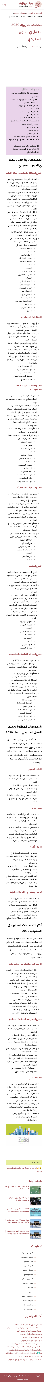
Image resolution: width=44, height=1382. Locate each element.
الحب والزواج (28, 1261)
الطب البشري (31, 127)
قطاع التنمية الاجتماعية (28, 111)
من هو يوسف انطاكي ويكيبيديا (31, 1337)
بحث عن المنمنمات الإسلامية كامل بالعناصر (26, 1343)
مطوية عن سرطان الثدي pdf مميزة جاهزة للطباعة (24, 1347)
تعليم (31, 1292)
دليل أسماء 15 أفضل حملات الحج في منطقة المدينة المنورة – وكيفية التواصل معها (17, 1234)
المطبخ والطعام (27, 1279)
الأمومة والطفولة (27, 1253)
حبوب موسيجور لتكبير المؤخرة (31, 1340)
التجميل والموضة (27, 1257)
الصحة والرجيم (28, 1270)
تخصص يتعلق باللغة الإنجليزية (25, 136)
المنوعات (30, 1287)
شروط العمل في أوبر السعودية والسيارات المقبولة (18, 1199)
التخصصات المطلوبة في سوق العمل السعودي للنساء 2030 (25, 122)
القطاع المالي (31, 152)
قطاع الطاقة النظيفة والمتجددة (24, 118)
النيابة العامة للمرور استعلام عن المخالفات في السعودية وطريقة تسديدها (18, 1211)
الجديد (18, 4)
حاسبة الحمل (28, 1309)
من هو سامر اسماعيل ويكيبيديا (31, 1334)
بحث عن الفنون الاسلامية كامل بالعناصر (28, 1324)
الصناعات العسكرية (29, 102)
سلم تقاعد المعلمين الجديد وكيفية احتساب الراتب (17, 1187)
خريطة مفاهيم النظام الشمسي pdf (29, 1331)
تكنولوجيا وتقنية (27, 1296)
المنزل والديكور (28, 1283)
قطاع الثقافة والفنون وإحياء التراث (24, 99)
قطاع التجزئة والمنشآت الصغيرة (24, 149)
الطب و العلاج (28, 1274)
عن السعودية (28, 1305)
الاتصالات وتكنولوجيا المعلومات (24, 146)
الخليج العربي (28, 1266)
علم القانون (32, 130)
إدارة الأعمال (31, 133)
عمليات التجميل (28, 1300)
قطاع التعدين (31, 115)
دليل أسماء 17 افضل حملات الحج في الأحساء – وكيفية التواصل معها (17, 1221)
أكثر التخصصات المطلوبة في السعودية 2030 (24, 141)
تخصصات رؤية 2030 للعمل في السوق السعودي (24, 95)
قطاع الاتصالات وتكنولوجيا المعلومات (28, 107)
